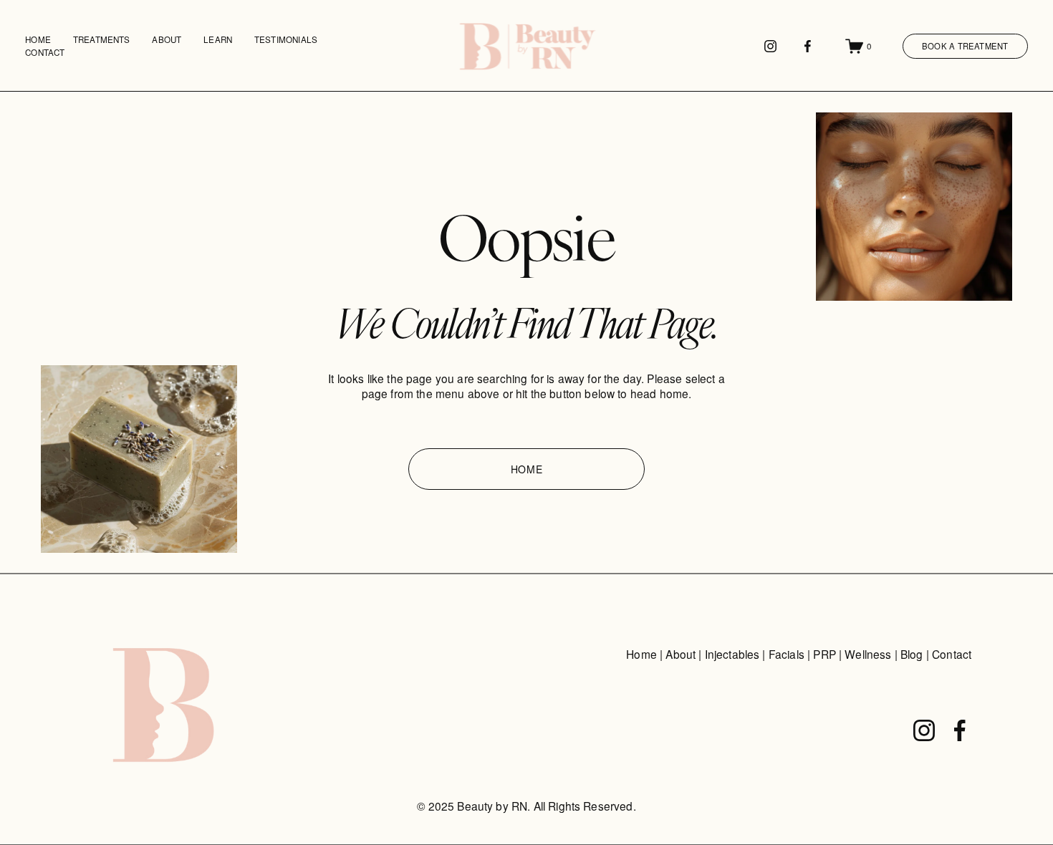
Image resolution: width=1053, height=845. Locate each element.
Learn (217, 39)
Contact (44, 52)
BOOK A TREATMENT (965, 46)
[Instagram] (770, 46)
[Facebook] (807, 46)
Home (38, 39)
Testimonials (285, 39)
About (166, 39)
